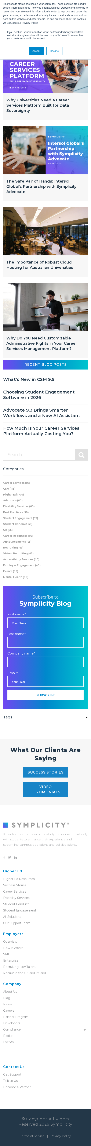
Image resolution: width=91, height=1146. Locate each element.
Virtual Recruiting (18, 553)
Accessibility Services (21, 559)
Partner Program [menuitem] (15, 1017)
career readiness (18, 535)
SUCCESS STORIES (45, 772)
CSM (9, 488)
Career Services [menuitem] (14, 891)
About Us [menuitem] (10, 992)
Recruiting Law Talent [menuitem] (19, 967)
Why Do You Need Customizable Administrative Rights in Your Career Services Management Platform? (41, 343)
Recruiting (13, 547)
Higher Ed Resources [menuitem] (19, 879)
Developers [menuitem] (11, 1023)
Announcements (17, 541)
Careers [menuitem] (8, 1010)
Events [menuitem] (8, 1042)
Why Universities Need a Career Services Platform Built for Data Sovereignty (37, 105)
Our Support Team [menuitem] (16, 923)
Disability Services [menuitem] (16, 898)
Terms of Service (32, 1136)
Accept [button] (36, 51)
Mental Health (15, 577)
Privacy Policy (61, 1136)
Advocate (13, 500)
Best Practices (16, 512)
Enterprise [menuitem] (10, 960)
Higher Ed (13, 494)
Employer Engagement (22, 565)
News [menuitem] (7, 1004)
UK (8, 529)
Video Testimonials (45, 789)
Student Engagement (20, 518)
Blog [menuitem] (6, 998)
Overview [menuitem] (10, 941)
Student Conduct (17, 524)
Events (10, 571)
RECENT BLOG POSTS (45, 365)
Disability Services (19, 506)
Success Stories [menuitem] (14, 885)
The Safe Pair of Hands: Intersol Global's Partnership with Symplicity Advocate (41, 186)
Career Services (17, 482)
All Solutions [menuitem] (12, 917)
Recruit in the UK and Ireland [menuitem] (24, 973)
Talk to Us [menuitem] (10, 1081)
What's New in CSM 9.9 (29, 379)
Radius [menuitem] (8, 1036)
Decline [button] (54, 51)
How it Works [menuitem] (13, 948)
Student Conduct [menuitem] (16, 904)
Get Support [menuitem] (12, 1074)
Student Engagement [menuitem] (19, 910)
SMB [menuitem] (6, 954)
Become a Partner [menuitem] (17, 1087)
